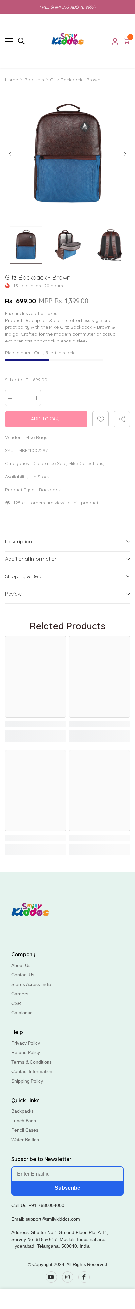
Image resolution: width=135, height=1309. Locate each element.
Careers (19, 993)
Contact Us (22, 974)
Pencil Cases (24, 1130)
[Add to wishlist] (100, 419)
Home (11, 80)
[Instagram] (67, 1277)
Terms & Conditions (31, 1062)
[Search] (21, 41)
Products (34, 80)
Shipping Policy (27, 1081)
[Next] (125, 154)
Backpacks (22, 1111)
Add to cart (46, 419)
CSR (16, 1003)
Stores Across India (31, 984)
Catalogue (22, 1012)
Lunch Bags (23, 1120)
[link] (35, 724)
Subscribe (67, 1188)
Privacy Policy (25, 1042)
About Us (20, 965)
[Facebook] (84, 1277)
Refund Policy (25, 1052)
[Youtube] (51, 1277)
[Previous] (10, 154)
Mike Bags (36, 437)
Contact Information (31, 1071)
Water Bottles (25, 1139)
